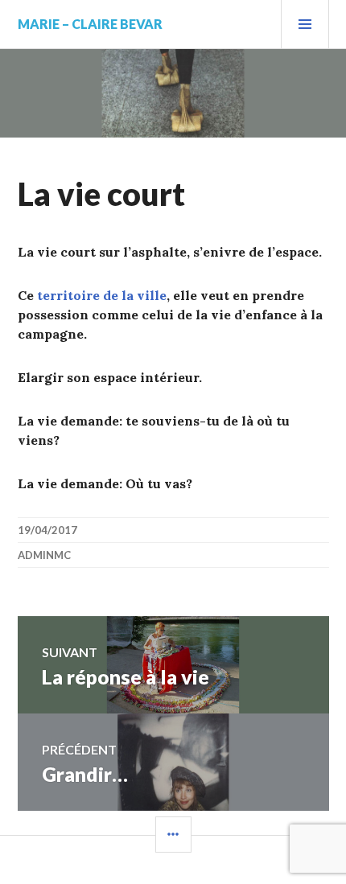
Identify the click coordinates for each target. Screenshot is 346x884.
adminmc (44, 555)
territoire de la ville (102, 295)
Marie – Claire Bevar (90, 23)
